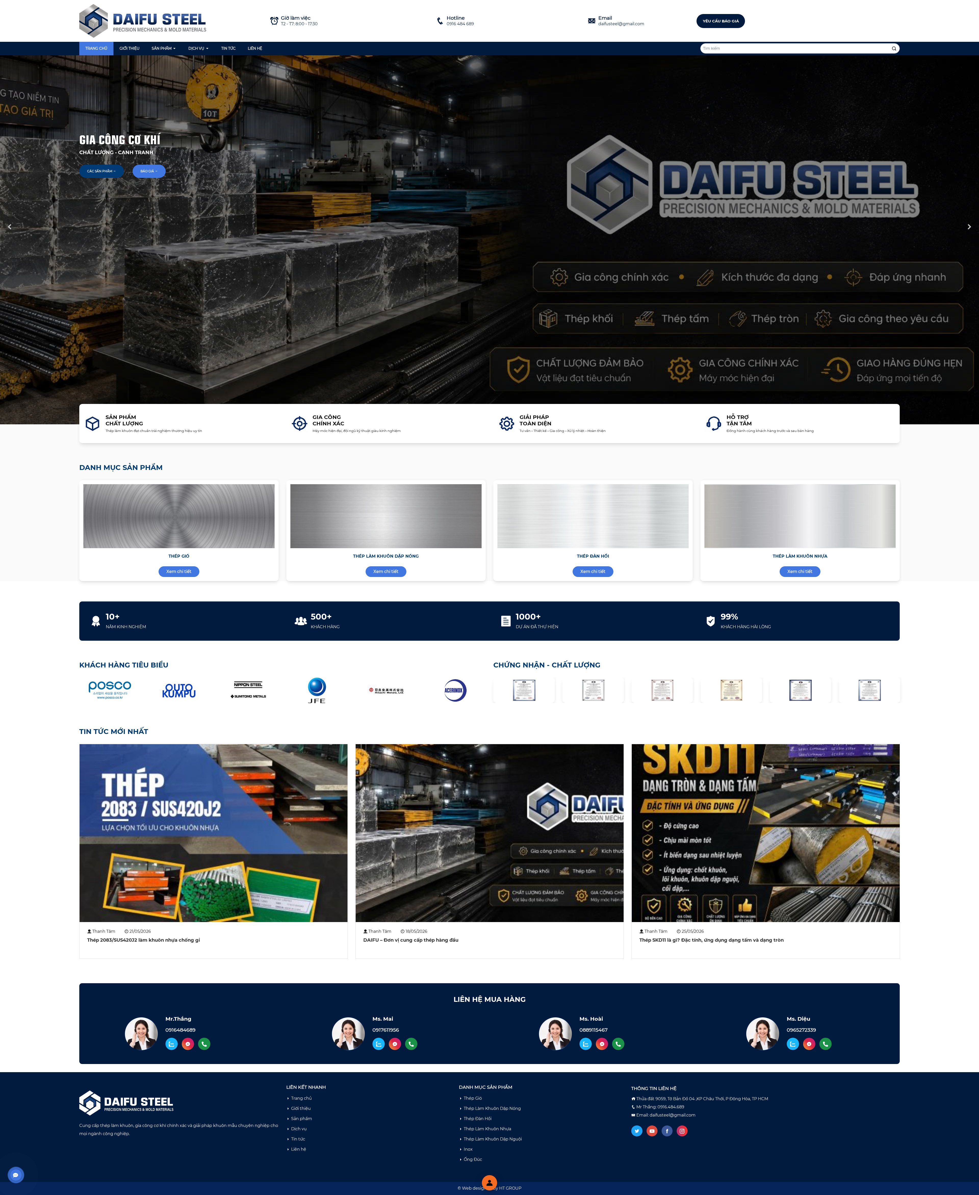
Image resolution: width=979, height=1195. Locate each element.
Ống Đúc (473, 1159)
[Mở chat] (489, 1182)
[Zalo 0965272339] (793, 1044)
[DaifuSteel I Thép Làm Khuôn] (144, 20)
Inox (468, 1149)
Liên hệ (255, 48)
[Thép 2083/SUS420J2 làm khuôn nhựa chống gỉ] (213, 833)
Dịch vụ (196, 48)
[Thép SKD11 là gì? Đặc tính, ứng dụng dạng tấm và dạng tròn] (766, 833)
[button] (465, 1177)
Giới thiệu (129, 48)
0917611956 (385, 1030)
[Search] (894, 48)
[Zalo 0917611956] (378, 1044)
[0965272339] (825, 1044)
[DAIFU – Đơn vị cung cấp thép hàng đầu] (490, 833)
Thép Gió (473, 1098)
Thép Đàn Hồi (478, 1118)
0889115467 (593, 1030)
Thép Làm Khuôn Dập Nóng (492, 1108)
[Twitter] (636, 1130)
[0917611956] (411, 1044)
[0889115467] (618, 1044)
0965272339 (801, 1030)
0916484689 (180, 1030)
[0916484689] (204, 1044)
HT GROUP (510, 1188)
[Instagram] (682, 1130)
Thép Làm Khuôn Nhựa (487, 1128)
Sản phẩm (162, 48)
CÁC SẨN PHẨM (100, 171)
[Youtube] (652, 1130)
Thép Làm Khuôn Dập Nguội (493, 1139)
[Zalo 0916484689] (171, 1044)
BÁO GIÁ (147, 171)
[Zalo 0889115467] (585, 1044)
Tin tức (228, 48)
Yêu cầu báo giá (721, 21)
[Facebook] (667, 1130)
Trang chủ (96, 48)
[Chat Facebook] (188, 1044)
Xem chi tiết (178, 571)
